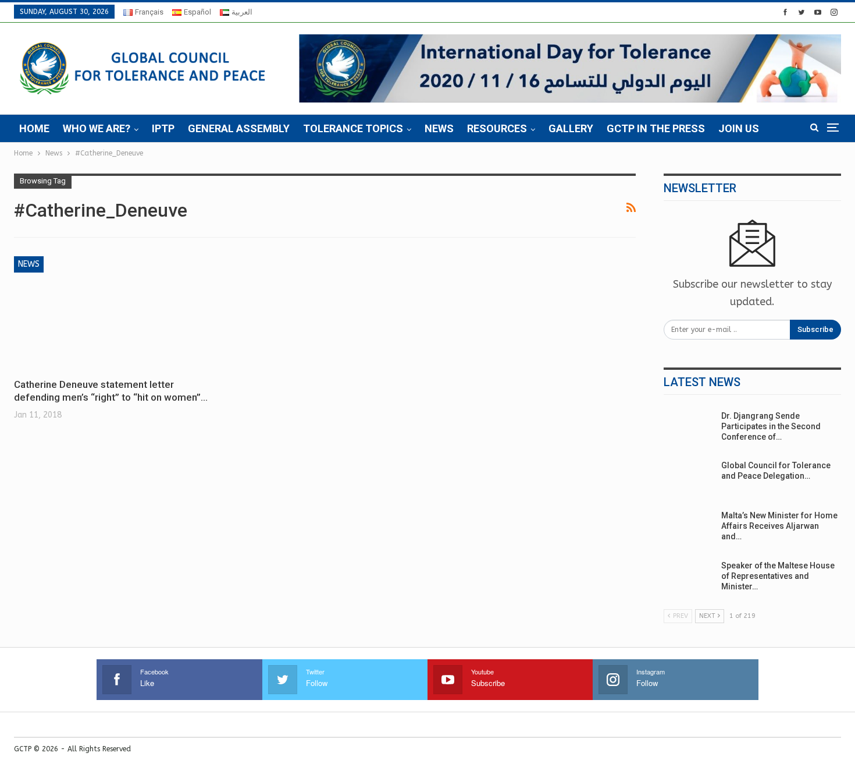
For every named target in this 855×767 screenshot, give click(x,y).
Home (34, 128)
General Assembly (239, 128)
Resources (497, 128)
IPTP (163, 128)
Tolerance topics (353, 128)
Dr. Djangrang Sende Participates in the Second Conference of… (771, 426)
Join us (738, 128)
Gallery (570, 128)
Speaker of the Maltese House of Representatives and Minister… (778, 576)
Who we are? (96, 128)
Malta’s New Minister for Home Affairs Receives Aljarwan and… (779, 526)
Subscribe (815, 329)
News (439, 128)
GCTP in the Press (656, 128)
